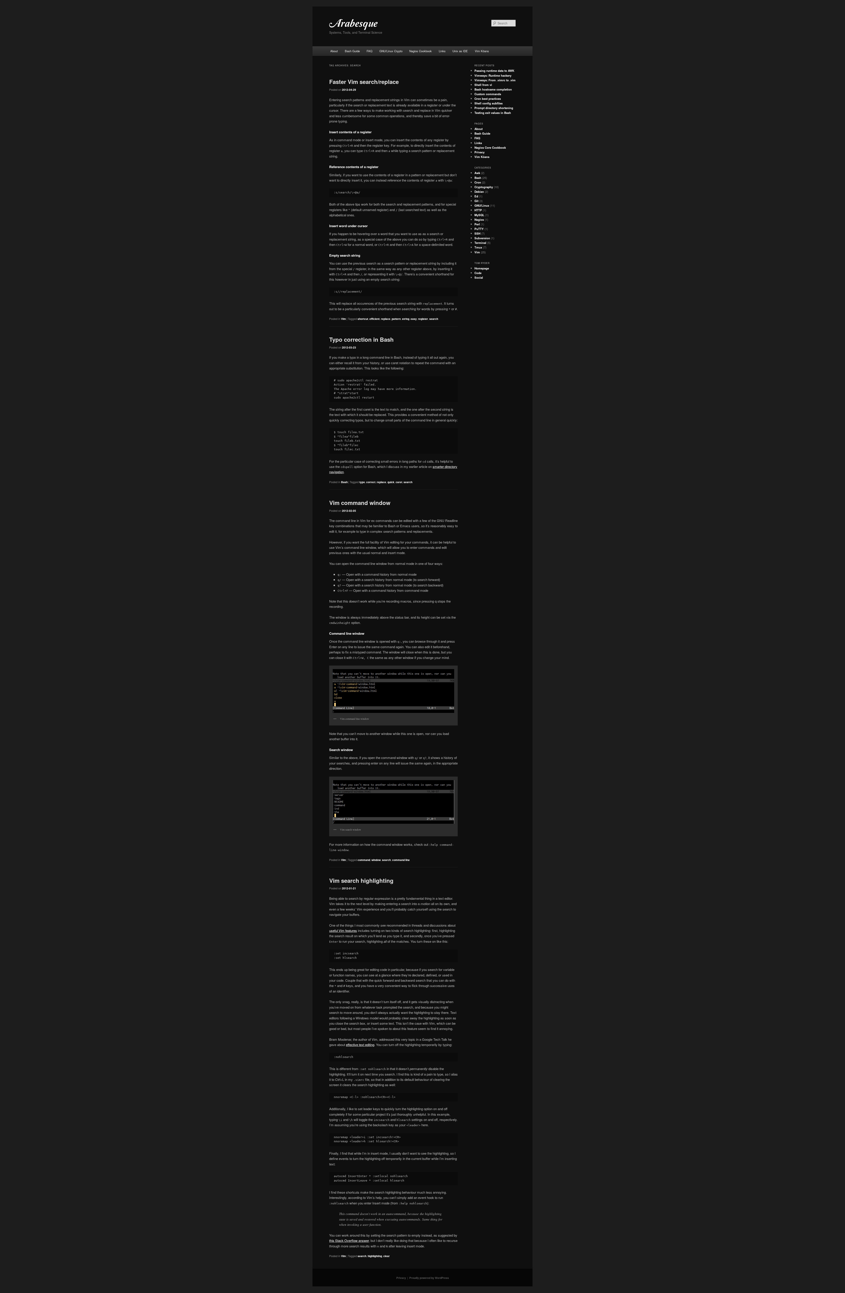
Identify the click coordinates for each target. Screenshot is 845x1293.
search (433, 319)
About (334, 51)
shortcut (363, 319)
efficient (374, 319)
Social (478, 277)
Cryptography (483, 187)
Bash (344, 482)
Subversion (482, 238)
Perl (477, 224)
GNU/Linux (481, 205)
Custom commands (487, 94)
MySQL (479, 215)
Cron (477, 182)
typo (362, 482)
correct (370, 482)
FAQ (369, 51)
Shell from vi (483, 85)
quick (391, 482)
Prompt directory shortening (493, 108)
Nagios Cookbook (420, 51)
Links (442, 51)
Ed (476, 196)
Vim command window (359, 503)
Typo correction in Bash (361, 339)
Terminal (480, 243)
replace (385, 319)
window (376, 860)
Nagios (479, 219)
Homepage (481, 268)
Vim (343, 319)
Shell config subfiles (488, 103)
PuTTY (479, 229)
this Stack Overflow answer (349, 1240)
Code (477, 273)
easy (414, 319)
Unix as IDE (460, 51)
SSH (477, 233)
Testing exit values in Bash (492, 113)
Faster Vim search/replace (364, 82)
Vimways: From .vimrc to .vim (495, 80)
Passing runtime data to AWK (494, 71)
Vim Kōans (482, 51)
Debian (479, 191)
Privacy (479, 152)
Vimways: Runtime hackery (492, 75)
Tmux (478, 247)
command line (401, 860)
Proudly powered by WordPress (429, 1278)
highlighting (375, 1256)
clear (386, 1256)
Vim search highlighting (361, 880)
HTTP (478, 210)
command (364, 860)
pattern (396, 319)
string (405, 319)
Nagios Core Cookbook (490, 147)
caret (399, 482)
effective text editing (360, 1044)
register (423, 319)
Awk (477, 173)
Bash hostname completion (493, 89)
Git (476, 201)
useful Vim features (343, 930)
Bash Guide (352, 51)
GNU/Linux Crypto (390, 51)
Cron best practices (487, 98)
